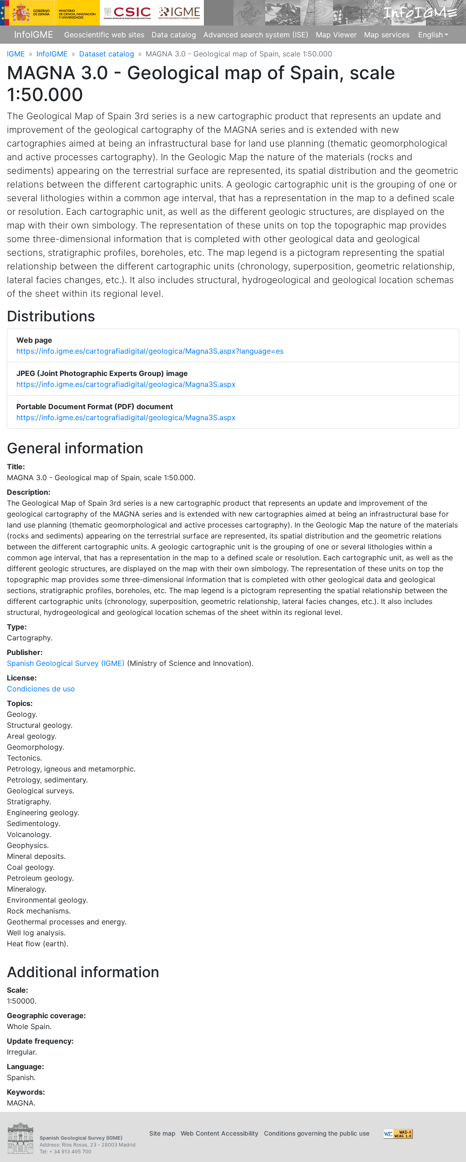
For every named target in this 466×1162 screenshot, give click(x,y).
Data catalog (174, 34)
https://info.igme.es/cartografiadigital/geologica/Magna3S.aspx (126, 384)
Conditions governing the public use (317, 1133)
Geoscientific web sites (104, 34)
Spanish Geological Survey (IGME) (66, 663)
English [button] (430, 34)
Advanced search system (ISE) (256, 34)
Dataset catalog (106, 53)
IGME (16, 53)
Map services (387, 34)
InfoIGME (33, 34)
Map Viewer (336, 34)
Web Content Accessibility (219, 1133)
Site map (162, 1133)
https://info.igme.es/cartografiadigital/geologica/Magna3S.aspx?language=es (150, 350)
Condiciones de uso (41, 688)
